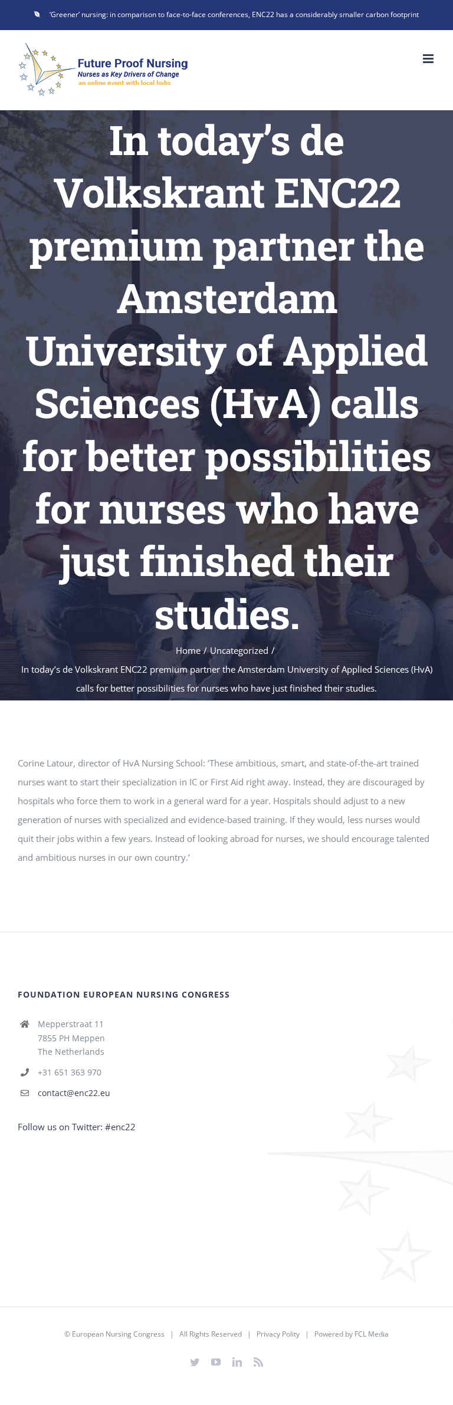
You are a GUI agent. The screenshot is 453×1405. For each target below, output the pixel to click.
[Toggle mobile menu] (429, 58)
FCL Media (371, 1334)
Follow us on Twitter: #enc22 (77, 1127)
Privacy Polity (278, 1334)
